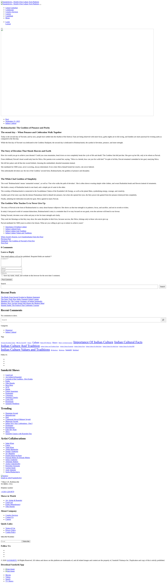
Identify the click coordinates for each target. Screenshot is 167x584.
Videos (7, 577)
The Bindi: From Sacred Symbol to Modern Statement (20, 297)
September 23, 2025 (12, 121)
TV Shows (9, 581)
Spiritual (76, 350)
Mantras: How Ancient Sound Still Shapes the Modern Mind (22, 303)
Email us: (11, 478)
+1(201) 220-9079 (7, 492)
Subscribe (26, 541)
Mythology (54, 350)
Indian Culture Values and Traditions (18, 233)
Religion (61, 350)
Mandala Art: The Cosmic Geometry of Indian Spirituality (21, 301)
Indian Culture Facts (79, 346)
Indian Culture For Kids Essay (94, 346)
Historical (8, 330)
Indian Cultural (10, 123)
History (55, 342)
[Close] (40, 4)
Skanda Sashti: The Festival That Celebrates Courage (20, 305)
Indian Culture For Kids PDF (126, 346)
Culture (35, 342)
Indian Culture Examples (66, 346)
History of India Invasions (65, 342)
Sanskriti (68, 350)
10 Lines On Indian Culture (8, 342)
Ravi (7, 119)
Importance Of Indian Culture (16, 227)
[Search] (163, 320)
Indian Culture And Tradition (15, 231)
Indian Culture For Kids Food (110, 346)
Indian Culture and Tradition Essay (50, 346)
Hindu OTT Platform (45, 342)
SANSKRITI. (12, 560)
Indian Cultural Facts (12, 229)
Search (3, 284)
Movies (8, 575)
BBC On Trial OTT (21, 342)
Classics (29, 342)
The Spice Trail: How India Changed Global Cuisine (20, 299)
